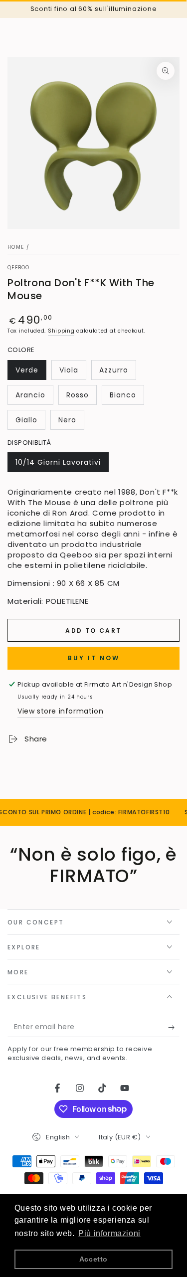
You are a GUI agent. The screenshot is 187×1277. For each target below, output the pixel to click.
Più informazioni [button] (109, 1233)
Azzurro (117, 372)
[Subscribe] (174, 1027)
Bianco (126, 397)
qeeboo (18, 267)
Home (15, 247)
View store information (60, 711)
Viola (72, 372)
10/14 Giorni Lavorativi (58, 464)
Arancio (34, 397)
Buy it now (94, 658)
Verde (30, 372)
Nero (71, 422)
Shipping (61, 331)
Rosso (81, 397)
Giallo (30, 422)
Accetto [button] (93, 1259)
